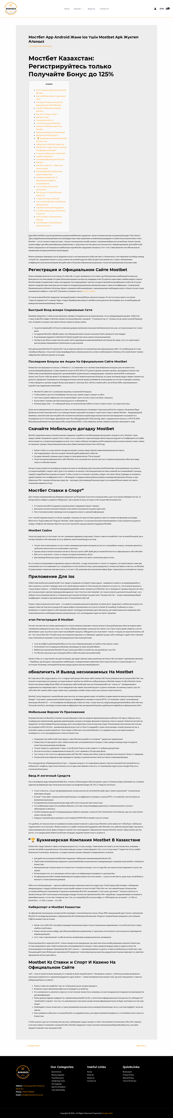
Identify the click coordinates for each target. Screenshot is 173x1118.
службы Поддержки (44, 156)
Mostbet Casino (42, 117)
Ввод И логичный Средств (47, 135)
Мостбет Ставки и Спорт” (47, 114)
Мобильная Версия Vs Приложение (50, 132)
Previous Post (32, 1045)
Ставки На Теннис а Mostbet (48, 198)
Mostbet (39, 162)
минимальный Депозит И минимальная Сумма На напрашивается (46, 180)
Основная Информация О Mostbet (50, 159)
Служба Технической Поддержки (50, 207)
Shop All (77, 9)
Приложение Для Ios (44, 120)
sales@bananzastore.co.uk (32, 1095)
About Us (91, 9)
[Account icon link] (155, 9)
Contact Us (104, 9)
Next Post (142, 1045)
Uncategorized (35, 46)
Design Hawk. (107, 1113)
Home (66, 9)
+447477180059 (28, 1092)
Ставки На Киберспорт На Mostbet (50, 153)
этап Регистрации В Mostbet (48, 123)
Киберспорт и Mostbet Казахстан (50, 144)
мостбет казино (88, 291)
